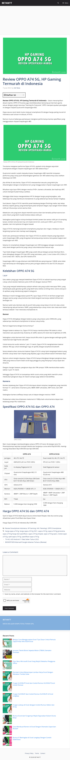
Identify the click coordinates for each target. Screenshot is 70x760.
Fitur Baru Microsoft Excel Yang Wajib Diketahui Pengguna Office (34, 662)
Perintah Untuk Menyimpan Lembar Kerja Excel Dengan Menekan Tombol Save (33, 673)
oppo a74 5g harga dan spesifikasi (15, 534)
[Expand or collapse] (23, 94)
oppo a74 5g (42, 531)
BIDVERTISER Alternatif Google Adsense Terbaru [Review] (25, 542)
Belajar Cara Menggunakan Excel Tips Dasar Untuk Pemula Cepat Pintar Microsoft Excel (34, 640)
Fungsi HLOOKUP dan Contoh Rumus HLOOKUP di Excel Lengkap (33, 695)
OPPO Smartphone (54, 528)
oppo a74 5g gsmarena (56, 531)
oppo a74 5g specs (50, 534)
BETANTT (7, 2)
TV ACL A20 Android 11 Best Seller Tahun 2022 (22, 539)
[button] (58, 3)
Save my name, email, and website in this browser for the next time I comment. (33, 594)
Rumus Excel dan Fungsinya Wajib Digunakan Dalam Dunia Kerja (34, 717)
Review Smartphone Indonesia (16, 528)
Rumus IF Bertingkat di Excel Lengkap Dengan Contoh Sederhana (32, 738)
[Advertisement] (35, 19)
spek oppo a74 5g (14, 537)
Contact (42, 753)
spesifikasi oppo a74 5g (30, 537)
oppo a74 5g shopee (35, 534)
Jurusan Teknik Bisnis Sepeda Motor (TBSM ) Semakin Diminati (32, 651)
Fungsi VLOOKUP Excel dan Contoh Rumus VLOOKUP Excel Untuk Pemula (34, 684)
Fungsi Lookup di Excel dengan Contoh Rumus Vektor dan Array (33, 706)
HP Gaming (32, 528)
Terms (37, 753)
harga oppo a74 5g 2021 (28, 531)
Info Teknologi (42, 528)
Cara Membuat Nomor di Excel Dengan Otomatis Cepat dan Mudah (34, 728)
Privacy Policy (29, 753)
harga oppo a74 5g (12, 531)
